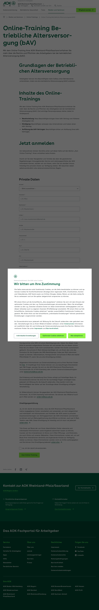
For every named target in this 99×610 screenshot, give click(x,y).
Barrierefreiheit (52, 328)
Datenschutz (69, 324)
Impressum (38, 328)
